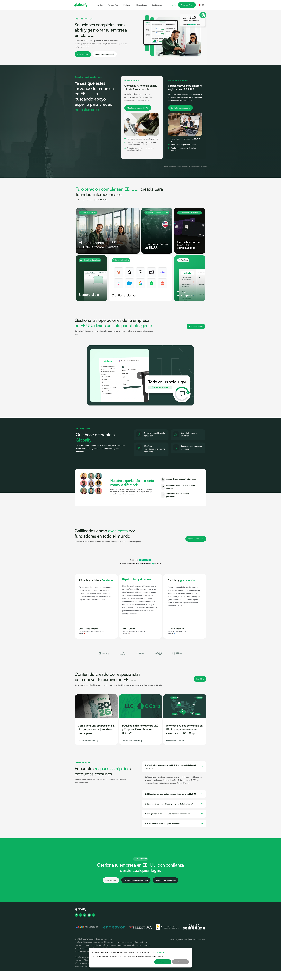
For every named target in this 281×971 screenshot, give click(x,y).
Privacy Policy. (161, 952)
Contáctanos (157, 5)
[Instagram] (80, 915)
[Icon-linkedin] (93, 915)
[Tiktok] (84, 915)
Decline (180, 962)
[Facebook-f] (76, 915)
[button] (94, 653)
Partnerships (128, 5)
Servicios (99, 5)
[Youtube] (89, 915)
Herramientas (141, 5)
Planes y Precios (113, 5)
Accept (162, 962)
